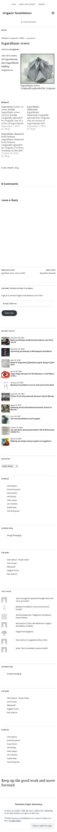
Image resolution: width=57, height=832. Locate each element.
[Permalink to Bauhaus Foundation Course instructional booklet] (5, 386)
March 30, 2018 (16, 371)
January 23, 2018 (17, 383)
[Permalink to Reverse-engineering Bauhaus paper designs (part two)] (5, 363)
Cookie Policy (15, 821)
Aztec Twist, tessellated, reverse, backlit (32, 648)
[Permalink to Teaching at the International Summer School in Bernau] (5, 408)
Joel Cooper (12, 563)
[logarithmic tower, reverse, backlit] (14, 117)
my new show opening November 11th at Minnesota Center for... (32, 431)
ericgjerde (14, 49)
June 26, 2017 (16, 416)
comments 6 (31, 38)
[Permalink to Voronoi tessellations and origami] (5, 419)
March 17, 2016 (16, 439)
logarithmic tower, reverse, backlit (13, 271)
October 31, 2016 (17, 428)
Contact (41, 4)
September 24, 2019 (17, 349)
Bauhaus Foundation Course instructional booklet (32, 385)
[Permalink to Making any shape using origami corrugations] (5, 442)
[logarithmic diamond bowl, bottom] (14, 145)
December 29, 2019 (17, 338)
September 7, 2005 (17, 38)
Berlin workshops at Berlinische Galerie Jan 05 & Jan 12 (32, 341)
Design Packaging (14, 535)
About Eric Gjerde (27, 4)
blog (14, 4)
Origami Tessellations (17, 13)
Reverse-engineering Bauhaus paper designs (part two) (33, 363)
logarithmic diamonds (48, 271)
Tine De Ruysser (13, 511)
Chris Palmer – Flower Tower (18, 560)
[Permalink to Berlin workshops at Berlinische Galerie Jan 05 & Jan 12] (5, 341)
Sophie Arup (12, 507)
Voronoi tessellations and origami (25, 419)
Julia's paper (12, 500)
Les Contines (12, 504)
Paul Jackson (12, 574)
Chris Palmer (12, 486)
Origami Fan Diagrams (24, 632)
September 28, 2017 (17, 394)
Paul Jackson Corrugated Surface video (31, 640)
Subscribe (9, 313)
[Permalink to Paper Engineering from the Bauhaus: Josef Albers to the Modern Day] (5, 375)
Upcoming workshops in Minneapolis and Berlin (31, 351)
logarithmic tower (30, 85)
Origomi (50, 88)
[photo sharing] (37, 82)
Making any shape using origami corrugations (31, 441)
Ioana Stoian (12, 493)
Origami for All (12, 570)
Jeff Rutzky (11, 497)
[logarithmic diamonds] (40, 117)
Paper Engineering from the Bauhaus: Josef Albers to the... (32, 375)
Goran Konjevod (13, 489)
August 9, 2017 (16, 405)
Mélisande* (11, 567)
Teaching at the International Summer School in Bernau (31, 408)
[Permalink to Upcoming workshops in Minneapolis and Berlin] (5, 352)
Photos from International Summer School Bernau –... (32, 397)
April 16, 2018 (15, 360)
